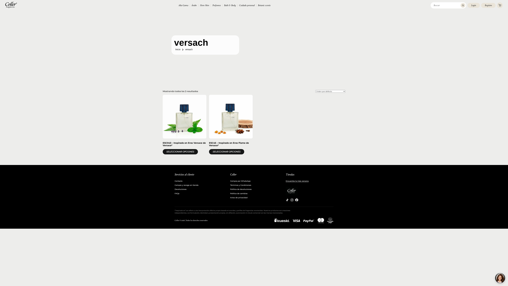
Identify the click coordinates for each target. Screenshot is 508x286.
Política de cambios (239, 193)
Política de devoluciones (241, 189)
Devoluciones (181, 189)
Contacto (178, 181)
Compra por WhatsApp (240, 181)
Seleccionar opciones (180, 151)
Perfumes (216, 5)
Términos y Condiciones (240, 185)
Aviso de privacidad (239, 197)
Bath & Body (230, 5)
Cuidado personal (247, 5)
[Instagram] (292, 199)
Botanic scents (264, 5)
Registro (488, 5)
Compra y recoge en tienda (186, 185)
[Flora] (500, 278)
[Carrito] (500, 5)
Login (473, 5)
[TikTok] (287, 199)
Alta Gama (183, 5)
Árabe (194, 5)
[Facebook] (296, 199)
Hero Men (204, 5)
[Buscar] (463, 5)
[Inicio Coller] (11, 5)
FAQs (177, 193)
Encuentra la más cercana (297, 181)
